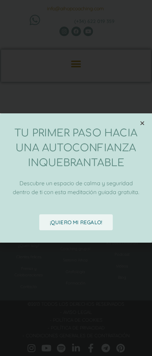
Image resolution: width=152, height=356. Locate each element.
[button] (142, 123)
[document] (76, 178)
